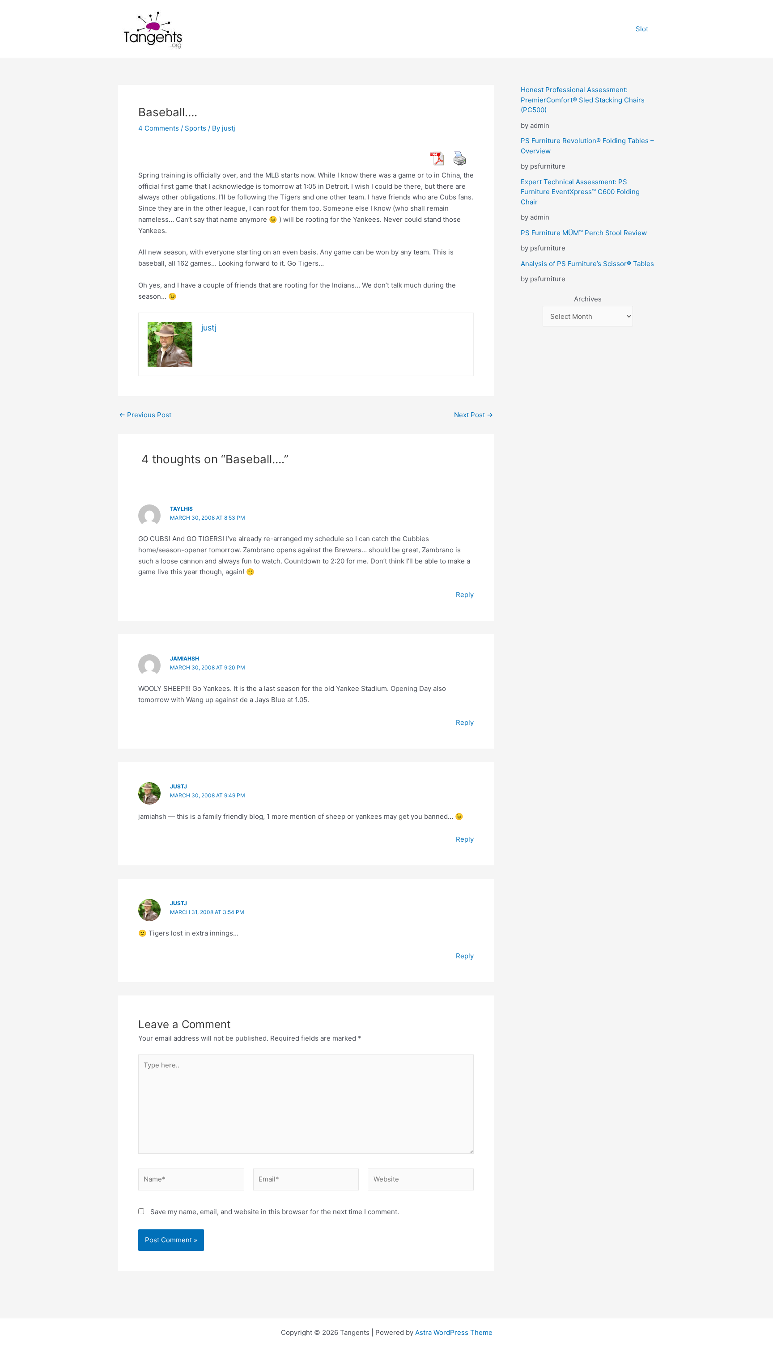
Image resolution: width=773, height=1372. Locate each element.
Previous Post (145, 414)
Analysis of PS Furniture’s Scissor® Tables (587, 263)
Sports (195, 128)
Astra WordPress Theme (454, 1332)
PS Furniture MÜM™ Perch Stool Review (584, 233)
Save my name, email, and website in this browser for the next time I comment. (274, 1211)
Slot (642, 29)
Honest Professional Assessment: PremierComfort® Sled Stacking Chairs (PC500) (583, 99)
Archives (588, 299)
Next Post (473, 414)
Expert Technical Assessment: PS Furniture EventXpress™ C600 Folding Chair (580, 192)
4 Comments (158, 128)
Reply (465, 594)
